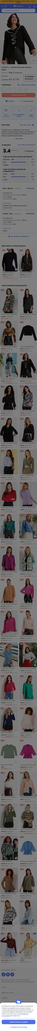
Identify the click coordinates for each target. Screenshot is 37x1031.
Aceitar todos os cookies (18, 1022)
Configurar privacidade (18, 1027)
